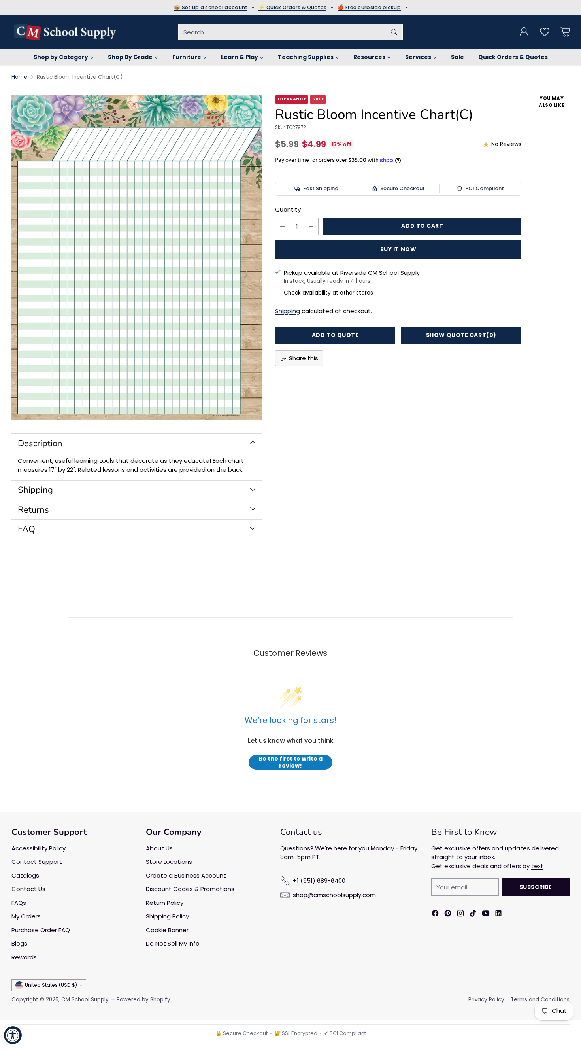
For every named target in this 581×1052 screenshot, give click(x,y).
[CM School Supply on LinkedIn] (498, 914)
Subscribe (535, 887)
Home (19, 77)
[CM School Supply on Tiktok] (473, 914)
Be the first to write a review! (290, 762)
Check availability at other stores (328, 293)
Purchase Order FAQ (40, 930)
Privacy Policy (486, 999)
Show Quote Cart (461, 335)
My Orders (26, 916)
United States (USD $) (51, 985)
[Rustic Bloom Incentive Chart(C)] (136, 257)
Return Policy (164, 903)
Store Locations (169, 861)
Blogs (19, 943)
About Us (159, 848)
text (537, 866)
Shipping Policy (167, 916)
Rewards (24, 957)
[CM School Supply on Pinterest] (448, 914)
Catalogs (25, 875)
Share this (303, 358)
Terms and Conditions (540, 999)
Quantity (288, 209)
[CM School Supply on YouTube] (485, 914)
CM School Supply (85, 999)
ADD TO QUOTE (335, 335)
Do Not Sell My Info (173, 943)
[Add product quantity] (311, 226)
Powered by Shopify (143, 999)
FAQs (18, 903)
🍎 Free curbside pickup (369, 7)
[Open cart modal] (565, 32)
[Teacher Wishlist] (544, 32)
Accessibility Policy (38, 848)
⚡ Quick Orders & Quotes (292, 7)
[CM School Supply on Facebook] (435, 914)
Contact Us (28, 889)
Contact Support (36, 861)
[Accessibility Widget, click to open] (13, 1035)
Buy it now (398, 249)
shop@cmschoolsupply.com (334, 895)
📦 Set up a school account (211, 7)
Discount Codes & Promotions (190, 889)
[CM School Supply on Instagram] (460, 914)
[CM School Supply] (64, 32)
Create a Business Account (186, 875)
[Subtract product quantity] (282, 226)
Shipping (287, 311)
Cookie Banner (167, 930)
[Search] (394, 32)
